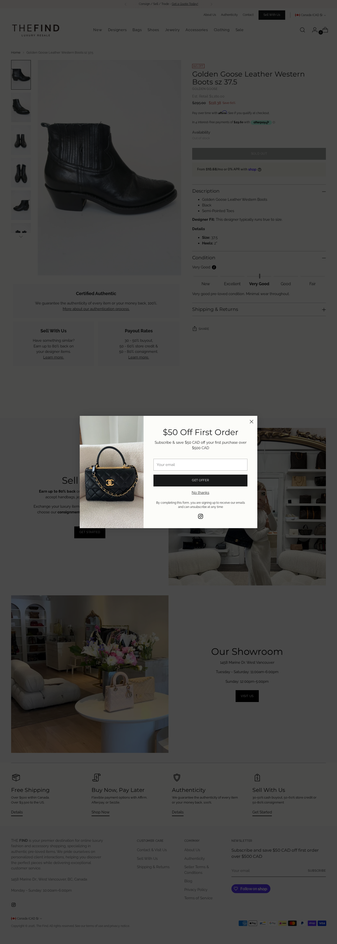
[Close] (251, 421)
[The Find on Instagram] (201, 517)
